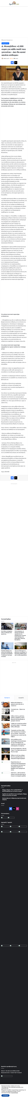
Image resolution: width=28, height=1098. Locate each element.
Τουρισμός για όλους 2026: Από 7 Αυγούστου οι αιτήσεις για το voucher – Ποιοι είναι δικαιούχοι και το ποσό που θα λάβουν (18, 733)
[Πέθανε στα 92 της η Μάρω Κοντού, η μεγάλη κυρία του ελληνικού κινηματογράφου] (6, 757)
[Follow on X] (8, 58)
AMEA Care (6, 58)
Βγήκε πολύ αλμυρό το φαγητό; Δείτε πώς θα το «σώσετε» (17, 704)
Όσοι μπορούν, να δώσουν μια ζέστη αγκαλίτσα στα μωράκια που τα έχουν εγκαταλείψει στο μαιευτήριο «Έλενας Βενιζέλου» (20, 635)
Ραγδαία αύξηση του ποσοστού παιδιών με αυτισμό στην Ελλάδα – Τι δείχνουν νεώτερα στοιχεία (7, 653)
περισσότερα (14, 1092)
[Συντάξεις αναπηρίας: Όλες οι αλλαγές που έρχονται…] (7, 626)
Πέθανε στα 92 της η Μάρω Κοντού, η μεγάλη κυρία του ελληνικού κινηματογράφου (18, 757)
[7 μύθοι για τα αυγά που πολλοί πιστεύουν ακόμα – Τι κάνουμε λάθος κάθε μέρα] (6, 725)
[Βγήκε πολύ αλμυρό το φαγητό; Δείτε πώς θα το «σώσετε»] (6, 704)
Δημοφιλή (21, 697)
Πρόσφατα (7, 697)
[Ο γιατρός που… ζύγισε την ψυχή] (6, 711)
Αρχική (4, 40)
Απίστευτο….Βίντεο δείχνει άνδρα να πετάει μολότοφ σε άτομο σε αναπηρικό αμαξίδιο (18, 774)
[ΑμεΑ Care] (14, 3)
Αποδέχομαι (5, 1095)
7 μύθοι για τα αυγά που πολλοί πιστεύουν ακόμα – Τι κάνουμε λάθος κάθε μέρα (18, 725)
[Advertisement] (14, 22)
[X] (15, 62)
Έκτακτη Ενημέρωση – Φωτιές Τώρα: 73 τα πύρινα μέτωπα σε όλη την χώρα (18, 750)
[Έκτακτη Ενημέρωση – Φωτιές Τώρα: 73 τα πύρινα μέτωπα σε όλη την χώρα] (6, 750)
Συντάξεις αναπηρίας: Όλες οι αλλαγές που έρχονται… (6, 633)
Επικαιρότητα (10, 40)
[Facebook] (12, 62)
